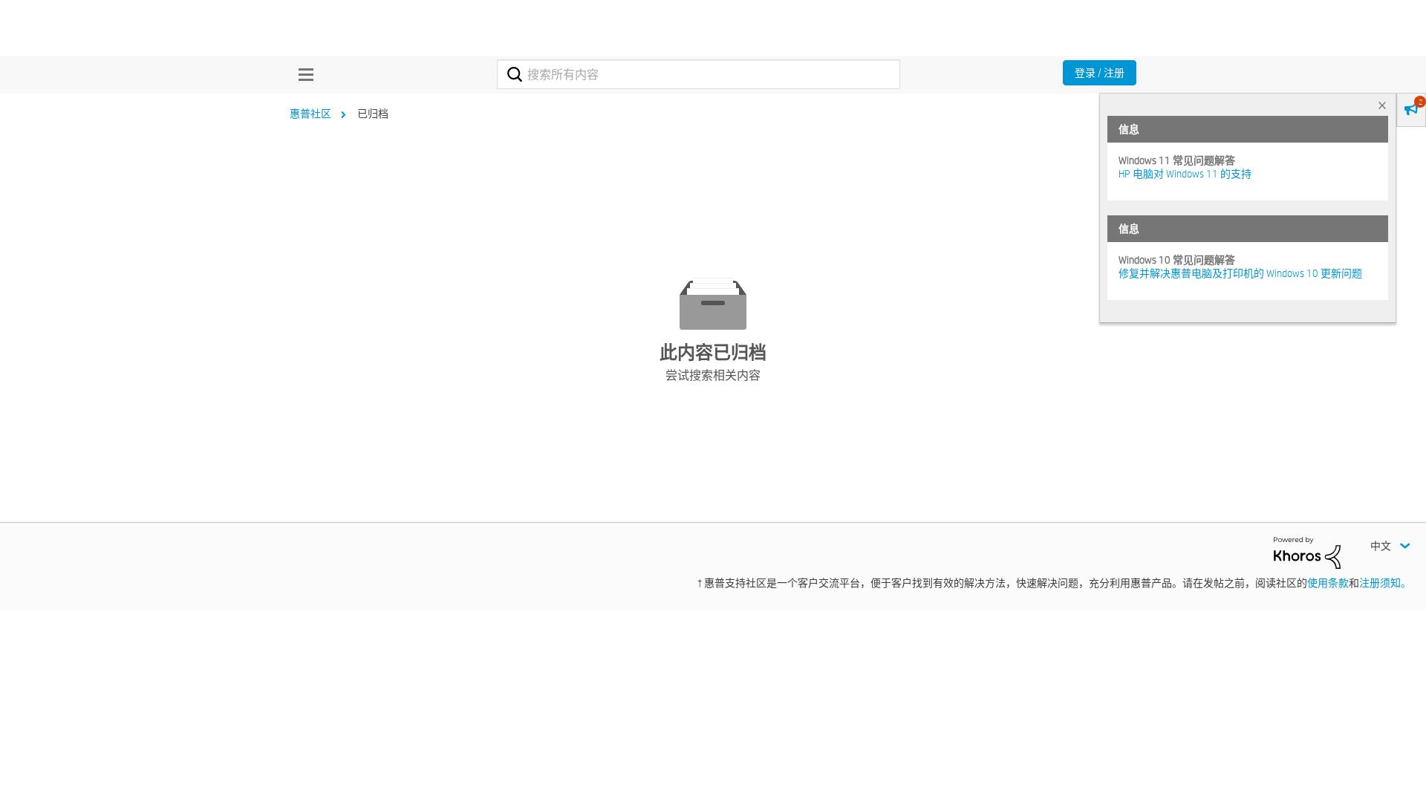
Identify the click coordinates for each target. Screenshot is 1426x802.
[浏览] (302, 74)
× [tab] (1382, 105)
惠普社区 (310, 113)
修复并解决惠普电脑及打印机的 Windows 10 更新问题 (1240, 273)
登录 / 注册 (1099, 72)
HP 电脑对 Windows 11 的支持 (1185, 173)
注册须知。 (1385, 583)
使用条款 (1328, 583)
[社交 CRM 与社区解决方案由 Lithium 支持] (1307, 551)
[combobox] (698, 74)
